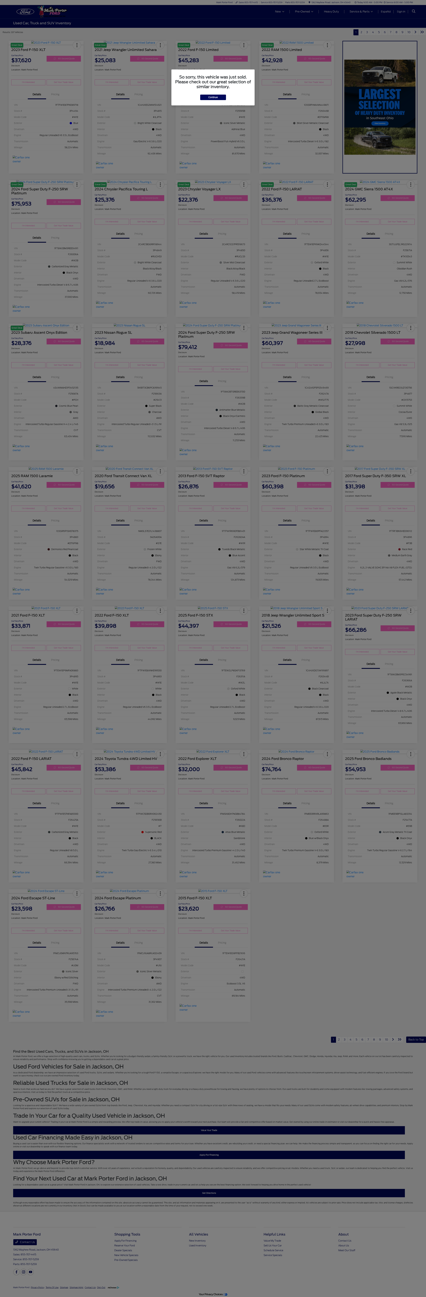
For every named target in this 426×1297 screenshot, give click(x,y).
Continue (213, 97)
